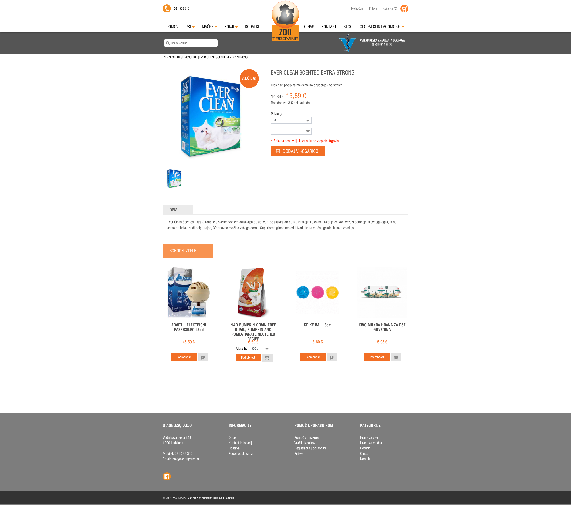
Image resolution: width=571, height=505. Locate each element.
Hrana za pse (369, 437)
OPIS (173, 209)
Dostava (234, 448)
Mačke (207, 26)
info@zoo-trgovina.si (185, 459)
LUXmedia (228, 498)
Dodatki (252, 26)
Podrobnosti (184, 357)
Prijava (373, 8)
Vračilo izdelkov (304, 443)
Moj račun (357, 8)
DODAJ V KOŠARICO (300, 151)
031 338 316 (181, 8)
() (390, 8)
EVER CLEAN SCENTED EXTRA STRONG (223, 57)
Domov (172, 26)
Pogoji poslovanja (241, 453)
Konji (229, 26)
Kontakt (329, 26)
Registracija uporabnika (310, 448)
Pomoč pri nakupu (307, 437)
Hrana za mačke (371, 443)
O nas (309, 26)
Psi (188, 26)
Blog (348, 26)
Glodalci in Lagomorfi (380, 26)
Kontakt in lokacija (241, 443)
